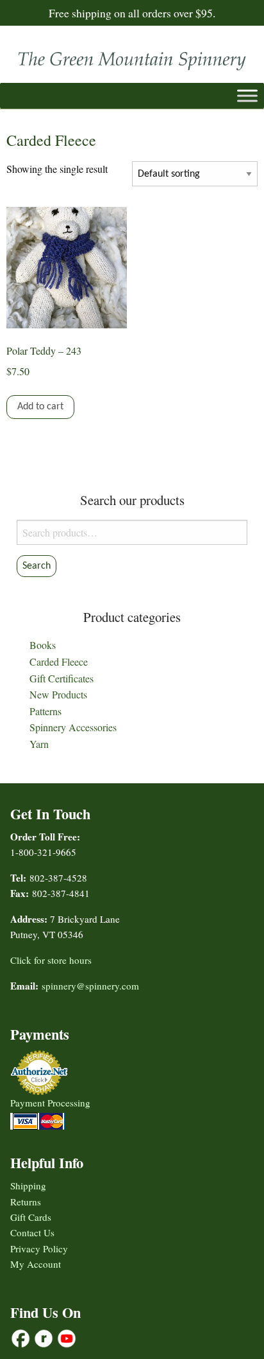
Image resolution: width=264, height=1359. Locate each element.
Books (42, 645)
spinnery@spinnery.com (90, 985)
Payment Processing (50, 1102)
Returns (25, 1201)
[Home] (132, 57)
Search (36, 566)
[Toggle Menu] (247, 95)
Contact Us (32, 1232)
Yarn (39, 744)
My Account (35, 1263)
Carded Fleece (58, 661)
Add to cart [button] (40, 407)
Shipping (28, 1185)
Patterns (45, 711)
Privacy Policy (39, 1248)
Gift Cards (30, 1217)
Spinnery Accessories (73, 727)
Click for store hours (51, 960)
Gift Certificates (61, 678)
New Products (58, 694)
